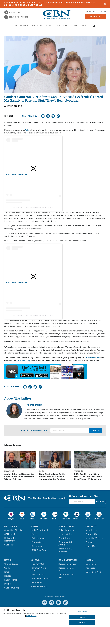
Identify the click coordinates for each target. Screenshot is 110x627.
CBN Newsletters (92, 357)
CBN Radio (91, 564)
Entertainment (11, 580)
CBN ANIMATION (67, 560)
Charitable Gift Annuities (65, 543)
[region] (55, 617)
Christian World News (38, 569)
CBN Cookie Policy (31, 616)
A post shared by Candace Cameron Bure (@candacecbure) (33, 207)
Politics (7, 584)
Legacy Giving (65, 534)
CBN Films (9, 545)
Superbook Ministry (67, 564)
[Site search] (94, 27)
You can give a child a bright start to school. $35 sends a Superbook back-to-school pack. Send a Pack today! (50, 4)
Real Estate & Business (65, 550)
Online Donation (66, 530)
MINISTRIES (10, 526)
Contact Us (90, 11)
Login (103, 11)
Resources (36, 546)
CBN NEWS (37, 26)
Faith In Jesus (38, 538)
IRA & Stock (64, 538)
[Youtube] (44, 602)
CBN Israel (9, 534)
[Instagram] (58, 602)
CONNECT (91, 526)
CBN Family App (39, 586)
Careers (89, 542)
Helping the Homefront (10, 539)
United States (11, 564)
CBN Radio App (93, 572)
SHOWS (35, 560)
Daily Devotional (39, 530)
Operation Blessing (13, 530)
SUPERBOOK (61, 26)
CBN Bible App (38, 550)
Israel (7, 572)
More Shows (37, 582)
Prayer (34, 534)
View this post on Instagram (16, 174)
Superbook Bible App (66, 569)
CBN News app (24, 360)
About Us (90, 546)
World (7, 568)
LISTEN (75, 26)
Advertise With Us (94, 538)
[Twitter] (48, 116)
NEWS (7, 560)
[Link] (58, 116)
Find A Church (38, 542)
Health (7, 576)
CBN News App (12, 588)
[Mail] (53, 116)
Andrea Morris (13, 106)
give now (95, 16)
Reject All (82, 617)
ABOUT (85, 26)
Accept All (82, 623)
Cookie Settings (82, 612)
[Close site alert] (104, 4)
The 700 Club (21, 26)
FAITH (49, 26)
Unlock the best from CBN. (34, 430)
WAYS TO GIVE (66, 526)
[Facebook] (43, 116)
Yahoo (27, 130)
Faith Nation (37, 574)
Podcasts (90, 568)
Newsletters (92, 530)
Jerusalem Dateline (40, 578)
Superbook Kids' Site (66, 576)
